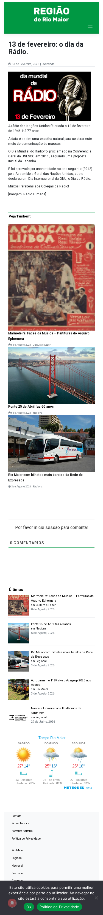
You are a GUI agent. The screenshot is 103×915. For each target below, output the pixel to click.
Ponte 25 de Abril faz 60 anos (31, 406)
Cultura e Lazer (42, 344)
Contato (16, 816)
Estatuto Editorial (23, 831)
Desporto (17, 873)
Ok (28, 907)
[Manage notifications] (12, 903)
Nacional (38, 412)
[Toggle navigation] (90, 27)
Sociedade (48, 64)
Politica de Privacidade (26, 838)
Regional (38, 486)
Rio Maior (18, 850)
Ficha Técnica (20, 823)
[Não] (96, 898)
